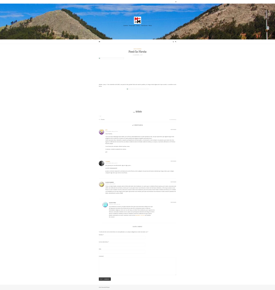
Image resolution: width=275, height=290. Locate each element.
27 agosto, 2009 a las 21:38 (114, 204)
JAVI (106, 130)
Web (100, 249)
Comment (101, 256)
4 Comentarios (172, 119)
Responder (173, 129)
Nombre (101, 234)
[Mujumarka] (137, 20)
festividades (137, 48)
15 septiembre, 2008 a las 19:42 (111, 131)
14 (100, 116)
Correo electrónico (104, 242)
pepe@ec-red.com (140, 215)
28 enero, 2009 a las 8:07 (110, 183)
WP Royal (107, 287)
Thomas (103, 119)
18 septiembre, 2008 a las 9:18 (111, 163)
